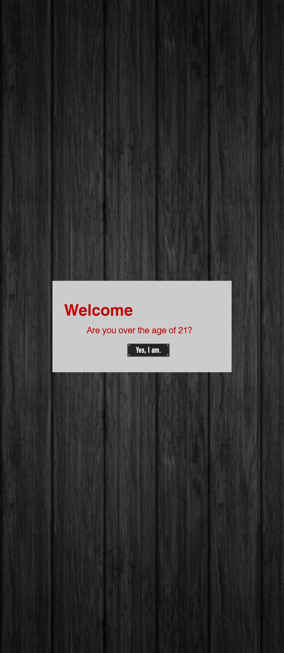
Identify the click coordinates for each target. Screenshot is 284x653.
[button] (148, 350)
